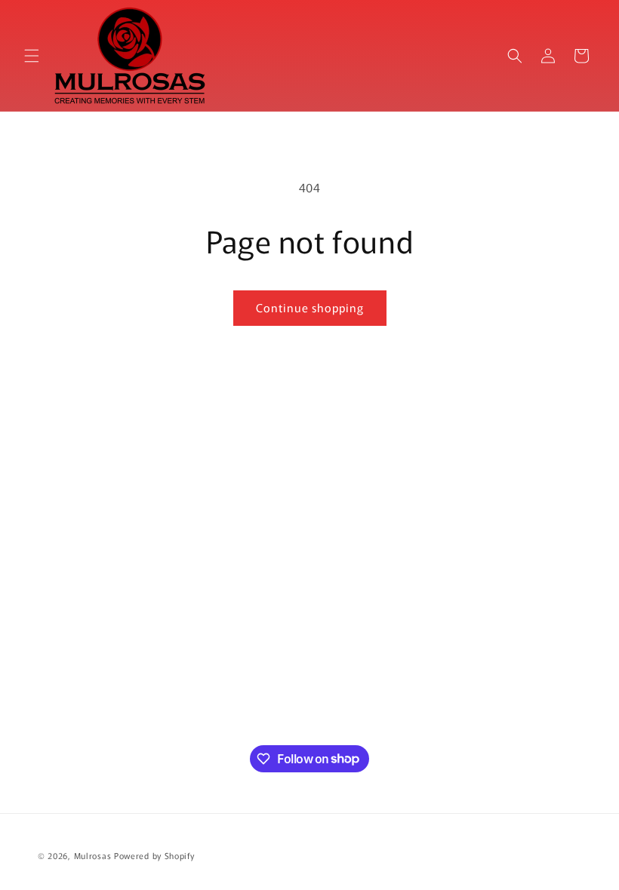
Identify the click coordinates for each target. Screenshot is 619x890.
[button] (31, 55)
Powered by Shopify (154, 855)
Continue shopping (310, 307)
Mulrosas (93, 855)
